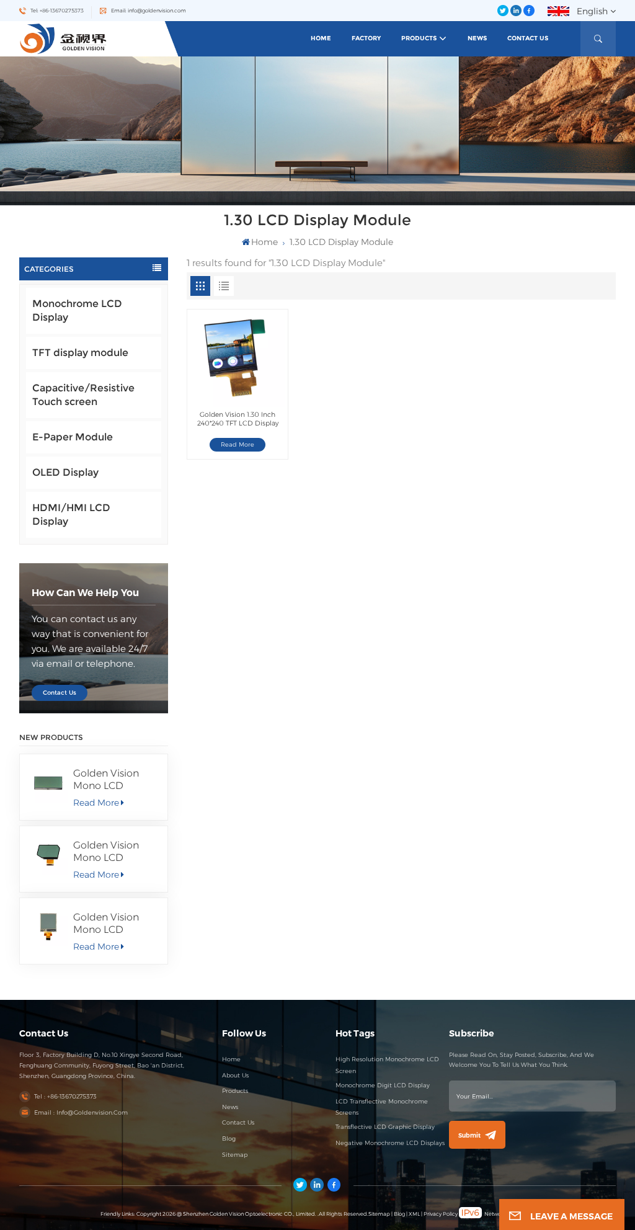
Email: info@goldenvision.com (148, 10)
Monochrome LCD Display (77, 310)
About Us (235, 1075)
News (477, 38)
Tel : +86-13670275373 (65, 1096)
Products (419, 38)
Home (321, 38)
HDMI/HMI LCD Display (71, 514)
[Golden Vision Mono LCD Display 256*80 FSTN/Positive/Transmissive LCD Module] (48, 783)
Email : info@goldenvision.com (81, 1112)
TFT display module (80, 353)
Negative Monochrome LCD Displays (390, 1142)
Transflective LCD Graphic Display (385, 1126)
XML (414, 1214)
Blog (229, 1138)
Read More (96, 802)
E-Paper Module (72, 437)
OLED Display (65, 472)
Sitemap (234, 1154)
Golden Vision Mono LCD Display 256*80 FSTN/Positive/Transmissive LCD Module (115, 779)
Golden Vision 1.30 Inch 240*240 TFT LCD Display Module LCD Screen (237, 419)
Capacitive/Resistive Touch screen (83, 395)
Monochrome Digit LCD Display (382, 1085)
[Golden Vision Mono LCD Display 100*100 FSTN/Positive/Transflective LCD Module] (48, 927)
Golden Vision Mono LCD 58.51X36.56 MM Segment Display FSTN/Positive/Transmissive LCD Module (115, 851)
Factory (366, 38)
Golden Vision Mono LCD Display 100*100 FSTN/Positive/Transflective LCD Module (115, 923)
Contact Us (527, 38)
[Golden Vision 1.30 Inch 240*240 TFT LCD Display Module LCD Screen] (237, 360)
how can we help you (85, 593)
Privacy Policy (441, 1214)
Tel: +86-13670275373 (57, 10)
